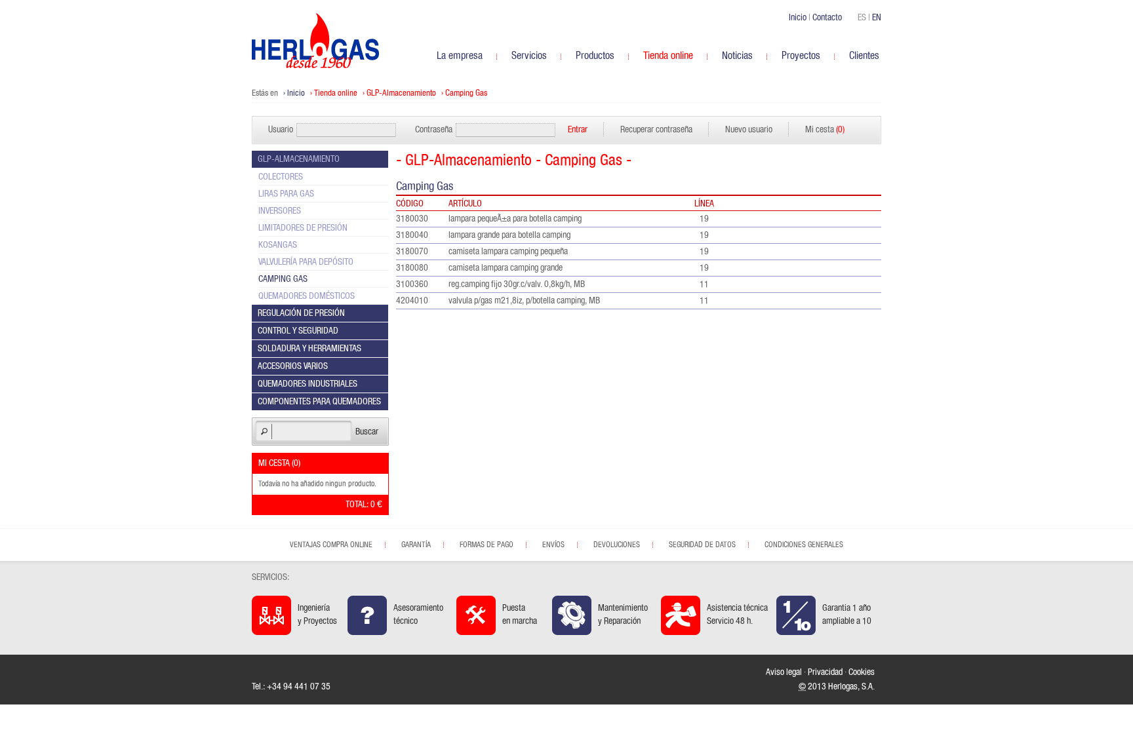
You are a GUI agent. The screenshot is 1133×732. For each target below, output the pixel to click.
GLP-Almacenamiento (401, 93)
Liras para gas (286, 194)
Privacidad (825, 672)
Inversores (279, 211)
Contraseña (433, 129)
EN (876, 17)
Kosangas (277, 245)
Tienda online (335, 93)
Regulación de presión (301, 313)
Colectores (280, 177)
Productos (595, 55)
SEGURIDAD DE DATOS (702, 545)
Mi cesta (825, 129)
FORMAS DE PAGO (486, 545)
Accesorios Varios (293, 366)
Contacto (827, 17)
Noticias (737, 55)
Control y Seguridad (298, 331)
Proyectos (801, 55)
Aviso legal (784, 672)
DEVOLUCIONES (616, 545)
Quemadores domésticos (306, 296)
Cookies (861, 672)
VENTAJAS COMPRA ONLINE (331, 545)
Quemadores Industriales (307, 384)
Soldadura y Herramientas (309, 348)
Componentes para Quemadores (319, 401)
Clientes (864, 55)
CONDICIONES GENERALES (804, 545)
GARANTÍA (416, 545)
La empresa (460, 55)
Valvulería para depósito (305, 262)
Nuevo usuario (748, 129)
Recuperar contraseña (656, 129)
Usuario (280, 129)
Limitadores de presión (303, 228)
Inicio (797, 17)
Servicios (529, 55)
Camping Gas (466, 93)
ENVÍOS (553, 545)
